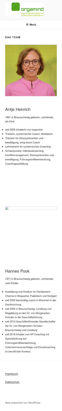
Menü (33, 24)
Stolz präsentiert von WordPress (22, 402)
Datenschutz (12, 382)
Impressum (11, 373)
